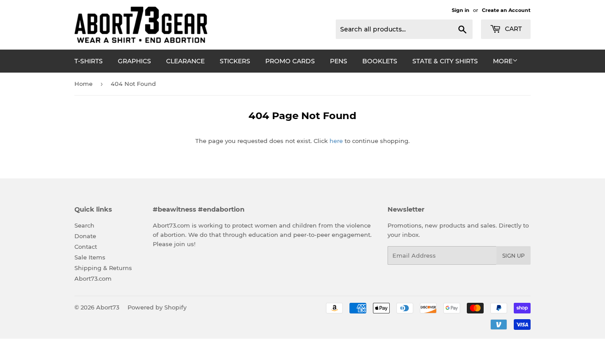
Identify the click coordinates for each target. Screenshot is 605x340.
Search (84, 225)
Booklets (379, 61)
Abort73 (107, 307)
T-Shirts (88, 61)
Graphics (134, 61)
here (336, 140)
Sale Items (89, 257)
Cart (512, 29)
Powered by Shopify (157, 307)
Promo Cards (290, 61)
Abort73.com (93, 278)
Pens (338, 61)
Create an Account (506, 10)
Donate (85, 236)
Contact (85, 246)
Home (83, 83)
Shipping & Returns (103, 267)
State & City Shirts (445, 61)
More (502, 61)
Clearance (185, 61)
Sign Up (513, 255)
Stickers (235, 61)
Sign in (460, 10)
